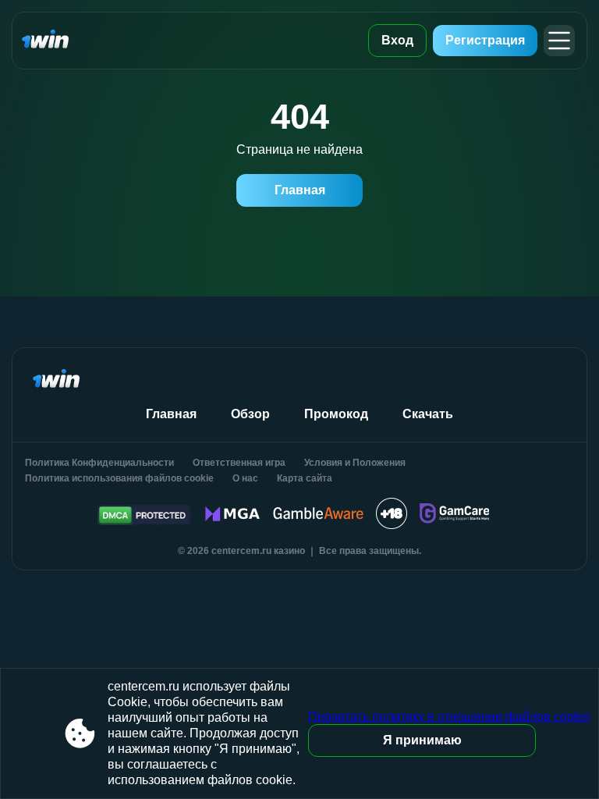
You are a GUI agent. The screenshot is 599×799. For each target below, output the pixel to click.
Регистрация (485, 40)
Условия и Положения (355, 462)
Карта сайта (304, 478)
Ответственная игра (239, 462)
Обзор (250, 414)
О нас (245, 478)
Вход (397, 40)
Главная (300, 190)
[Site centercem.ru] (56, 40)
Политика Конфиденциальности (99, 462)
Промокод (336, 414)
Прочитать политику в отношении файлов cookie (449, 716)
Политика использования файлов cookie (119, 478)
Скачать (427, 414)
